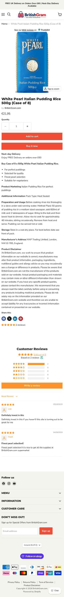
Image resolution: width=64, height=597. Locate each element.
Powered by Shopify (32, 591)
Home (4, 24)
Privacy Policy (14, 582)
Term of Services (46, 582)
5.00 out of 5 (40, 354)
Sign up (46, 531)
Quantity (5, 120)
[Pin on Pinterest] (20, 318)
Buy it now (32, 146)
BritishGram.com (13, 108)
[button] (8, 324)
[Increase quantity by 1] (27, 126)
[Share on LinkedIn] (15, 318)
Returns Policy (29, 582)
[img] (7, 404)
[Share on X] (9, 318)
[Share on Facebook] (3, 318)
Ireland (30, 545)
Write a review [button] (32, 385)
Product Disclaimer (32, 585)
